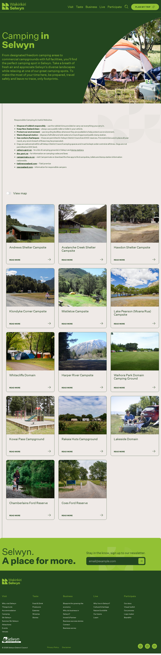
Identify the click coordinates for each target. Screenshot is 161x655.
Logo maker (129, 614)
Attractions (6, 624)
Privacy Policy (53, 647)
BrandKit (127, 617)
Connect (66, 624)
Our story (128, 603)
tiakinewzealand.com (27, 163)
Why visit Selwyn (9, 603)
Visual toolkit (129, 607)
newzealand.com (25, 167)
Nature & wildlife (100, 610)
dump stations (77, 150)
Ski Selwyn (6, 617)
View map (20, 193)
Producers (36, 607)
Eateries (35, 610)
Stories (35, 617)
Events (5, 628)
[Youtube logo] (154, 646)
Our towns (97, 614)
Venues (5, 631)
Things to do (7, 607)
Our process (129, 610)
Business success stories (73, 621)
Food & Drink (37, 603)
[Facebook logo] (140, 646)
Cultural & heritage (101, 607)
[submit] (141, 561)
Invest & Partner (69, 617)
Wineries (36, 614)
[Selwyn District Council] (11, 645)
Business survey (69, 628)
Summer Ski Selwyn (10, 621)
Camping (6, 614)
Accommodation (9, 610)
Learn (95, 617)
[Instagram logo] (147, 646)
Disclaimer (66, 647)
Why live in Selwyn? (101, 603)
